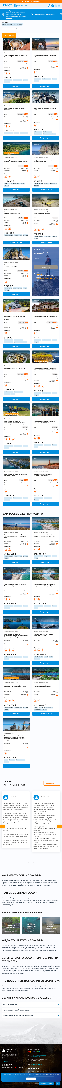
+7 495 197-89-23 (8, 1062)
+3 (55, 61)
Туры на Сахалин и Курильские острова (12, 24)
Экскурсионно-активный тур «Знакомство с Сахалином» (45, 317)
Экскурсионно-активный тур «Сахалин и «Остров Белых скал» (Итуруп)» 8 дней (45, 535)
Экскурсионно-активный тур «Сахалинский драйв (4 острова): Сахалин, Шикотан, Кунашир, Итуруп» (16, 635)
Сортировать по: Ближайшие (12, 28)
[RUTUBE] (36, 1068)
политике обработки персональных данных (44, 1076)
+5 (26, 322)
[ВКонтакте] (31, 1068)
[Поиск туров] (55, 5)
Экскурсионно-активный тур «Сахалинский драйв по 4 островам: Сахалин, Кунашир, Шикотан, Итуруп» (14, 423)
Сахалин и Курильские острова (11, 52)
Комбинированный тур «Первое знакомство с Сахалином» (43, 475)
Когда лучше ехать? (10, 1004)
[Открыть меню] (59, 5)
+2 (26, 166)
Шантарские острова (9, 733)
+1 (26, 61)
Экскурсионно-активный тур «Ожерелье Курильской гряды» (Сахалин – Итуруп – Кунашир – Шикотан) (45, 370)
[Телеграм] (29, 1068)
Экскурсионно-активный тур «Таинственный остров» (12, 265)
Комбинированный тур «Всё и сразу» (14, 368)
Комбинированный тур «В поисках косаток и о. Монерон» (43, 634)
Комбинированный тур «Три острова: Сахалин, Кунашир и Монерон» (44, 685)
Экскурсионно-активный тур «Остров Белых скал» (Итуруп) (15, 585)
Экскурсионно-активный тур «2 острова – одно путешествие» (16, 475)
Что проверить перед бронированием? (16, 1010)
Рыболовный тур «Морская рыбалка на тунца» (45, 109)
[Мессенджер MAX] (39, 1068)
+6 (55, 114)
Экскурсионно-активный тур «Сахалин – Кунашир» (15, 109)
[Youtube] (34, 1068)
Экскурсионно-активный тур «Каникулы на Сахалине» (45, 56)
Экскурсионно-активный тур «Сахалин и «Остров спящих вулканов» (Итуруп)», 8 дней (15, 536)
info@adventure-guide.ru (36, 1064)
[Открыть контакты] (52, 5)
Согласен (31, 1078)
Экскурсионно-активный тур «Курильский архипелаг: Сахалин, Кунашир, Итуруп (16, 685)
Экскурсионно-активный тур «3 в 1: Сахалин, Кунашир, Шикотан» (44, 212)
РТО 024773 (9, 18)
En (49, 5)
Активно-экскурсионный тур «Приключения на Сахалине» (12, 212)
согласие (39, 274)
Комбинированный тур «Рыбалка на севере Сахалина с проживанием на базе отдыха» (15, 318)
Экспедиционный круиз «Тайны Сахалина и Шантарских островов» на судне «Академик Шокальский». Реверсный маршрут (16, 738)
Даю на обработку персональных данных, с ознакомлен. (46, 276)
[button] (59, 826)
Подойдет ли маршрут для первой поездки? (18, 1015)
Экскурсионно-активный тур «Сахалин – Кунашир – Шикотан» (15, 56)
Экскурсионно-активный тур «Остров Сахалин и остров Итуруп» (44, 422)
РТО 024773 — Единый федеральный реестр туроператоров (38, 1056)
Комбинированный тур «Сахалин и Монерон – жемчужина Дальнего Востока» (16, 160)
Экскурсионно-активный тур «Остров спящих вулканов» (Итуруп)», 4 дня (44, 585)
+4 (26, 217)
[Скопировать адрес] (31, 1062)
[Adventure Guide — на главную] (8, 6)
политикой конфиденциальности (46, 278)
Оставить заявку (46, 267)
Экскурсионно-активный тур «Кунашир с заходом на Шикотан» (45, 160)
